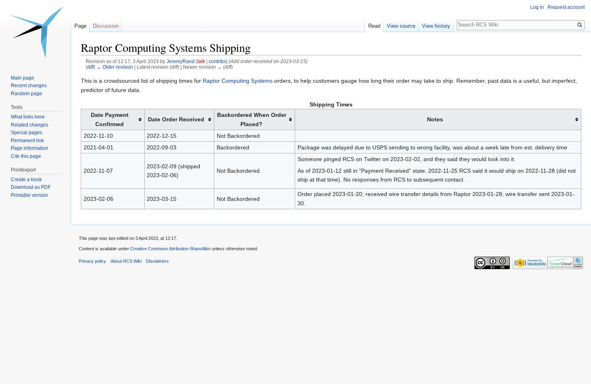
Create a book (26, 179)
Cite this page (26, 156)
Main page (22, 78)
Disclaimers (157, 261)
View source (401, 26)
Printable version (29, 195)
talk (201, 61)
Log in (537, 7)
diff (90, 66)
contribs (217, 61)
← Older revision (114, 66)
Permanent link (27, 140)
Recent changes (29, 85)
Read (374, 26)
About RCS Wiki (126, 261)
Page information (29, 148)
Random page (26, 93)
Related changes (29, 125)
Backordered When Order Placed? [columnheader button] (251, 119)
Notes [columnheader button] (435, 119)
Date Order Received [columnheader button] (176, 119)
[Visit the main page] (35, 32)
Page (80, 26)
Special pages (26, 132)
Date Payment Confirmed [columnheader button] (110, 119)
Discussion (106, 26)
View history (436, 26)
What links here (28, 117)
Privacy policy (92, 261)
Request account (566, 7)
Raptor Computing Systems (238, 81)
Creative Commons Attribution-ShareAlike (170, 248)
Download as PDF (31, 187)
